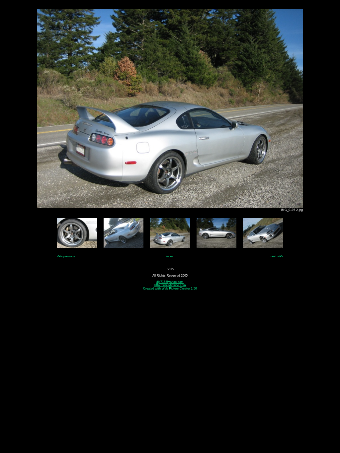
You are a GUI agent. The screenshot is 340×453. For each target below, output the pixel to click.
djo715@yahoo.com (170, 282)
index (170, 256)
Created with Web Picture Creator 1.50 (170, 288)
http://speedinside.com (170, 285)
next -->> (277, 256)
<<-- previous (66, 256)
